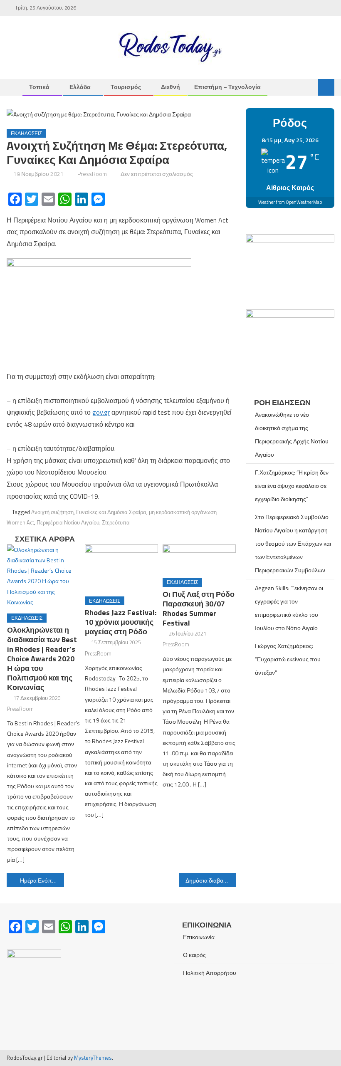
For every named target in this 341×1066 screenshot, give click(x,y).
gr (107, 412)
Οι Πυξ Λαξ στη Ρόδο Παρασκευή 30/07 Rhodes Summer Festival (199, 608)
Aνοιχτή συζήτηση (52, 512)
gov (97, 412)
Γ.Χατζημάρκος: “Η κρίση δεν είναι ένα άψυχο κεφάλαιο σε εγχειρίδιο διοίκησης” (292, 485)
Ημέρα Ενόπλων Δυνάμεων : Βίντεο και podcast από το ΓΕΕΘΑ (42, 880)
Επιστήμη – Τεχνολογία (227, 86)
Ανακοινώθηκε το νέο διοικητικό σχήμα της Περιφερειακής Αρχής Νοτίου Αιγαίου (292, 434)
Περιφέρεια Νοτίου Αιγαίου (68, 522)
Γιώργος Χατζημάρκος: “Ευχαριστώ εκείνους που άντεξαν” (288, 659)
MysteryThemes (93, 1058)
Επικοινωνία (199, 936)
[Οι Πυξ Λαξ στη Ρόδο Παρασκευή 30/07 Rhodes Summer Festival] (199, 557)
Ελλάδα (80, 86)
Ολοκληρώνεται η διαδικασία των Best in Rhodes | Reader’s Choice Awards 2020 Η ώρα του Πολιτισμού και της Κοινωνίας (42, 658)
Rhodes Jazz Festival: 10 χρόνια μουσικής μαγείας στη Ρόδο (120, 622)
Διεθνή (170, 86)
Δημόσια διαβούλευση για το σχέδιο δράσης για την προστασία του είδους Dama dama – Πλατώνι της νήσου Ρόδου (210, 880)
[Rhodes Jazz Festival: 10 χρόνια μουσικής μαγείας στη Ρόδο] (121, 567)
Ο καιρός (194, 954)
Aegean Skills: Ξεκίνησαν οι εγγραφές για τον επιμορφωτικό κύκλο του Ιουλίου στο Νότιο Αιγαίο (289, 608)
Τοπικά (39, 86)
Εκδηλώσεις (26, 133)
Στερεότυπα (116, 522)
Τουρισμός (126, 86)
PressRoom (92, 173)
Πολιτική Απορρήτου (209, 972)
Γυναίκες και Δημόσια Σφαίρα (111, 512)
